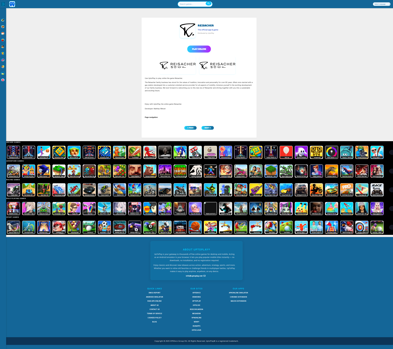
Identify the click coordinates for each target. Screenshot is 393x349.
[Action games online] (3, 20)
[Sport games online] (3, 60)
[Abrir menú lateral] (3, 4)
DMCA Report (154, 293)
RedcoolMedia (196, 309)
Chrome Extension (238, 297)
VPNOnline (197, 318)
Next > (208, 128)
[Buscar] (208, 3)
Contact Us (155, 309)
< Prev (190, 128)
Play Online (199, 49)
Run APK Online (154, 301)
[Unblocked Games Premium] (3, 80)
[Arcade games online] (3, 27)
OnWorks (196, 297)
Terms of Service (154, 313)
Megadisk (196, 313)
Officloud (196, 330)
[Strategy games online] (3, 66)
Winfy (196, 322)
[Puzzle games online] (3, 47)
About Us (155, 305)
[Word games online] (3, 73)
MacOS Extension (238, 301)
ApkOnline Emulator (238, 293)
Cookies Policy (154, 318)
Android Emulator (154, 297)
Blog (154, 322)
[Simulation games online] (3, 53)
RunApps (196, 326)
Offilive (196, 305)
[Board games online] (3, 33)
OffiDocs (197, 293)
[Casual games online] (3, 40)
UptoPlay (196, 301)
